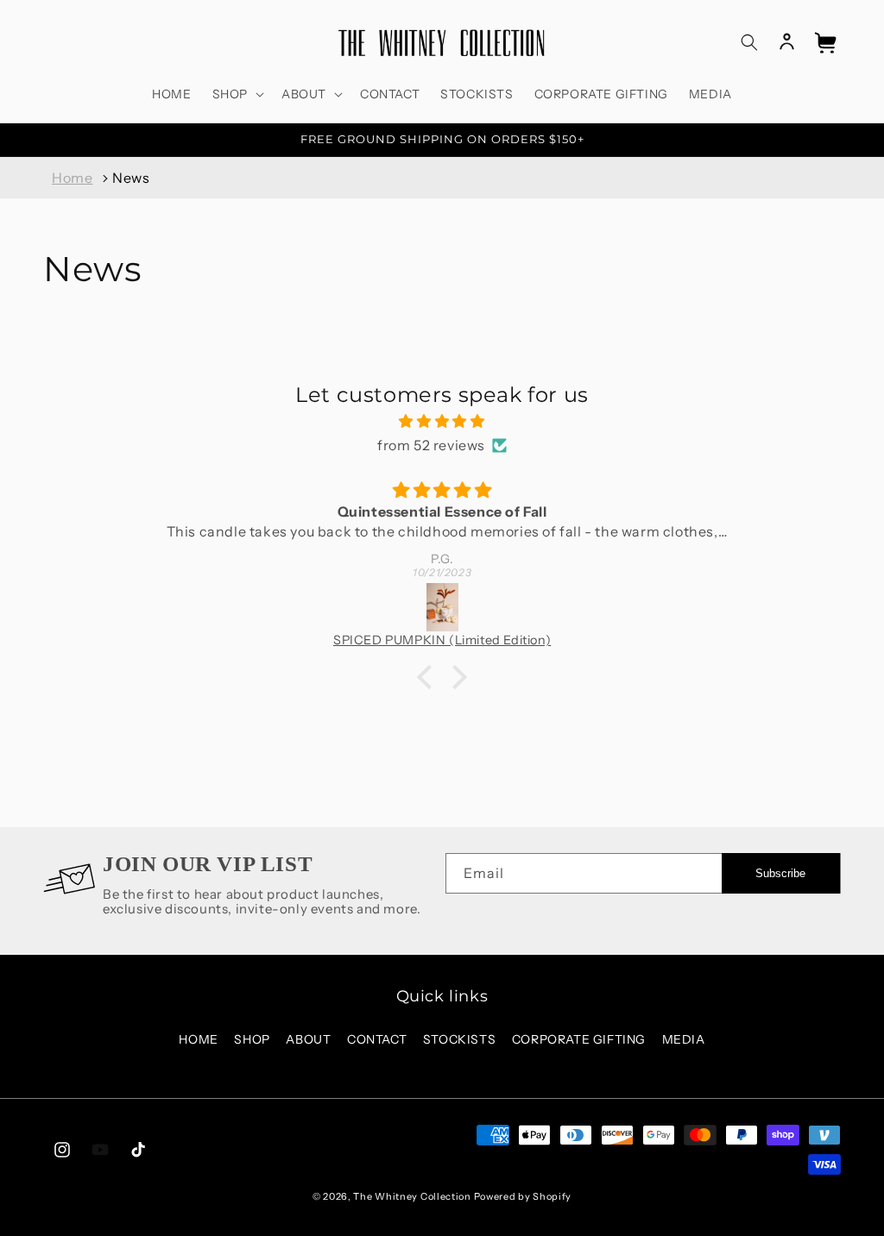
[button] (236, 94)
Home (72, 177)
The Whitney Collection (411, 1196)
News (130, 177)
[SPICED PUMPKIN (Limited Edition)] (442, 607)
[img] (442, 421)
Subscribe (780, 873)
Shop (251, 1039)
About (308, 1039)
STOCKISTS (459, 1039)
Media (683, 1039)
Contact (377, 1039)
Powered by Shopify (523, 1196)
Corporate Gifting (579, 1039)
